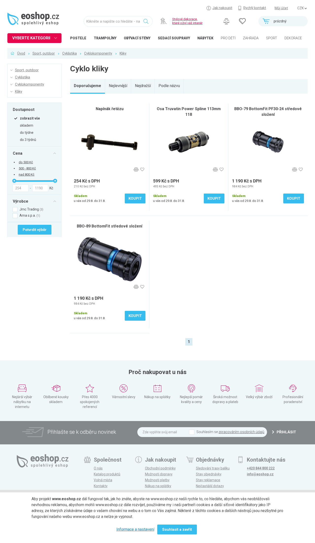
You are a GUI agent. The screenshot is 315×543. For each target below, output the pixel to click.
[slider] (14, 181)
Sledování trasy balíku (213, 468)
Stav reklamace (208, 480)
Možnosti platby (157, 480)
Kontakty (101, 486)
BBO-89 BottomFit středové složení (109, 226)
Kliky (123, 53)
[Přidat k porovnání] (136, 169)
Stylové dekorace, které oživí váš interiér (187, 21)
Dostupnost (23, 109)
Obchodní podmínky (160, 468)
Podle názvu (169, 85)
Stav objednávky (208, 474)
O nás (98, 468)
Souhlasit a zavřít (177, 529)
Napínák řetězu (110, 108)
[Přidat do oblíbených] (142, 169)
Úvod (21, 53)
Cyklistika (69, 53)
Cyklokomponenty (98, 53)
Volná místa (103, 480)
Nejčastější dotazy (210, 486)
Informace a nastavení (135, 529)
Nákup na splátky (158, 486)
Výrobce (20, 201)
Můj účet (281, 8)
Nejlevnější (118, 85)
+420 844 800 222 (261, 468)
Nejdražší (143, 85)
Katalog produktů (107, 474)
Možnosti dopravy (159, 474)
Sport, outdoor (43, 53)
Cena (17, 153)
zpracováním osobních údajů (241, 432)
